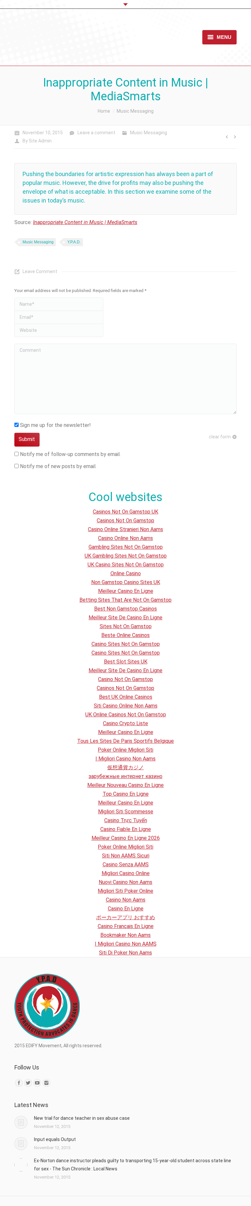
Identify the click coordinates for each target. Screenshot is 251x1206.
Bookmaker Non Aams (125, 935)
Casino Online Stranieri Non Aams (125, 529)
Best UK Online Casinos (125, 697)
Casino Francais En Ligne (126, 926)
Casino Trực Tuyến (125, 820)
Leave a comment (96, 132)
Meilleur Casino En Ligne (125, 591)
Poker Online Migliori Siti (125, 750)
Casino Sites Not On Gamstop (126, 644)
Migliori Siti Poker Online (125, 891)
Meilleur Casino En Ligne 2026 (126, 838)
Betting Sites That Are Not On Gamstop (125, 600)
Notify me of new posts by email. (58, 466)
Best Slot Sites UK (125, 662)
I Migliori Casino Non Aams (125, 759)
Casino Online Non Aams (125, 538)
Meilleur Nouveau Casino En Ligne (125, 785)
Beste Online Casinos (125, 635)
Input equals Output (55, 1139)
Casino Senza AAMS (126, 864)
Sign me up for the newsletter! (55, 425)
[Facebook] (19, 1083)
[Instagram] (46, 1083)
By (37, 140)
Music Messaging (135, 111)
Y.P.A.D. (74, 242)
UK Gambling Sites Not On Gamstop (126, 556)
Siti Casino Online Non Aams (126, 706)
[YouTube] (37, 1083)
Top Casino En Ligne (126, 794)
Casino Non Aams (125, 900)
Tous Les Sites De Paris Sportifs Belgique (125, 741)
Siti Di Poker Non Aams (125, 953)
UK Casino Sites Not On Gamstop (126, 565)
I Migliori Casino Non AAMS (126, 944)
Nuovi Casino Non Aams (125, 882)
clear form (220, 436)
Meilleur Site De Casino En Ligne (125, 617)
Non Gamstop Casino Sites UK (125, 582)
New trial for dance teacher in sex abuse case (82, 1118)
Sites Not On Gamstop (126, 626)
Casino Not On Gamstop (125, 679)
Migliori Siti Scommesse (125, 811)
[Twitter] (28, 1083)
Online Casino (125, 573)
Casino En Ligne (125, 908)
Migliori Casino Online (126, 873)
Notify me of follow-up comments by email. (70, 454)
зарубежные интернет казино (125, 776)
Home (104, 111)
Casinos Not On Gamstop (125, 520)
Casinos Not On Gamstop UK (125, 512)
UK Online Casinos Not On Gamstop (125, 714)
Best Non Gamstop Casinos (125, 609)
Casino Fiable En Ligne (125, 829)
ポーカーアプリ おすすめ (125, 917)
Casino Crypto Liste (125, 723)
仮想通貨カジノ (125, 767)
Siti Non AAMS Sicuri (125, 856)
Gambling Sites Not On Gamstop (126, 547)
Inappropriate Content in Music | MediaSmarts (85, 222)
